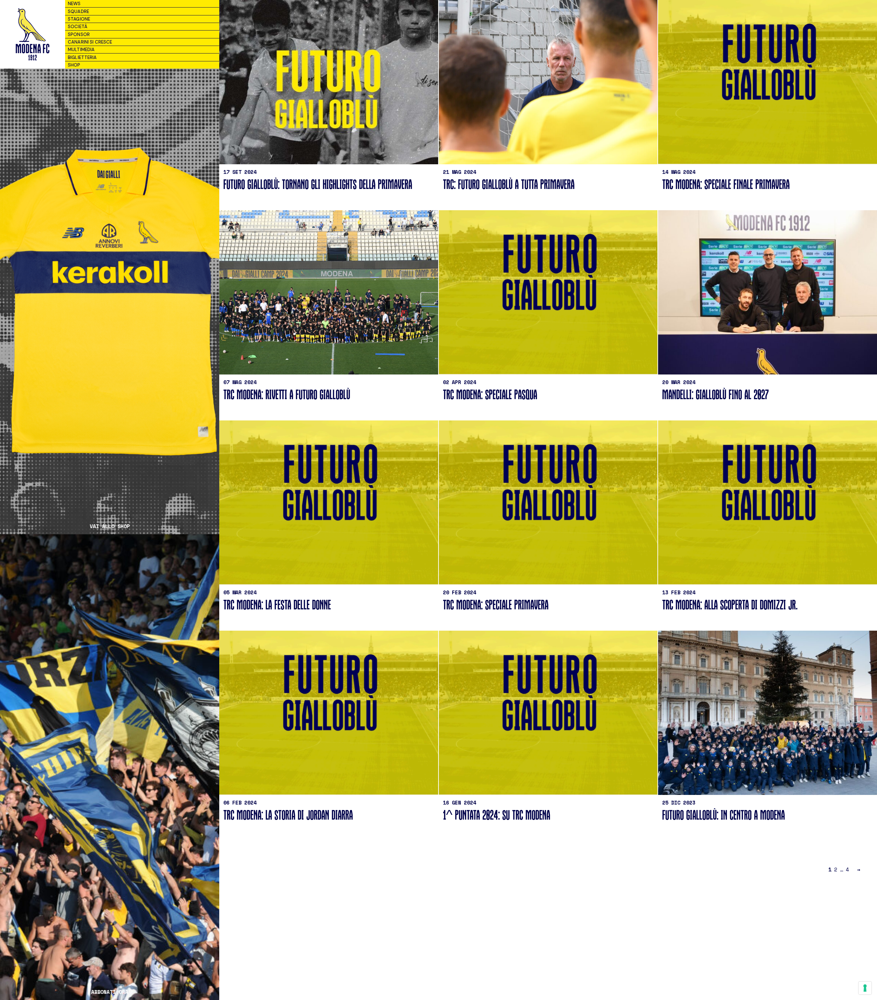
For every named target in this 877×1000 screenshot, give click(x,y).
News (74, 4)
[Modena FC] (32, 34)
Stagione (79, 19)
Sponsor (79, 34)
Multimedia (81, 49)
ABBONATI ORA (109, 992)
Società (77, 26)
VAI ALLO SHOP (110, 526)
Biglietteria (82, 57)
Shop (74, 65)
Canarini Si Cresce (90, 42)
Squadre (78, 11)
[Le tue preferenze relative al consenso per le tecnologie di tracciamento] (865, 988)
